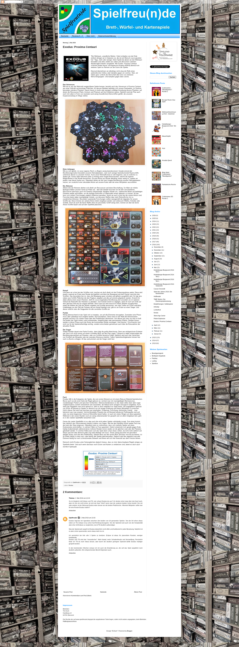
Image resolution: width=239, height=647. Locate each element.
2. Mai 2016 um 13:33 (88, 518)
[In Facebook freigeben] (98, 482)
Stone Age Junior (159, 316)
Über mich (91, 36)
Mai (155, 267)
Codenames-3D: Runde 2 (167, 197)
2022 (154, 227)
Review (71, 485)
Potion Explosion (159, 318)
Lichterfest (157, 310)
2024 (154, 221)
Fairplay (154, 358)
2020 (154, 233)
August (156, 259)
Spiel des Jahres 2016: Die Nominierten (163, 292)
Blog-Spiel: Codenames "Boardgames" (167, 174)
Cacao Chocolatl (159, 289)
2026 (154, 215)
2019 (154, 236)
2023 (154, 224)
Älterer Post (138, 592)
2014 (154, 340)
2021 (154, 230)
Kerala (156, 313)
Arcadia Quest (167, 160)
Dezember (157, 247)
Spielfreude (73, 518)
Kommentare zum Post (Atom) (81, 596)
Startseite (64, 36)
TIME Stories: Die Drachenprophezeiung (162, 300)
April (155, 325)
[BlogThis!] (93, 482)
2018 (154, 239)
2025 (154, 218)
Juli (155, 262)
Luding (154, 361)
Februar (157, 331)
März (156, 328)
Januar (156, 334)
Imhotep (156, 307)
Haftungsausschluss (70, 621)
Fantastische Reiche (169, 184)
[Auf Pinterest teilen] (100, 482)
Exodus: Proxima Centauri (162, 321)
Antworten (72, 510)
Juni (155, 264)
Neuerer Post (67, 592)
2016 (154, 244)
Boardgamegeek (157, 353)
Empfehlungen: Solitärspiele (163, 304)
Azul (163, 148)
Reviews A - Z (77, 36)
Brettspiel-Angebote (158, 356)
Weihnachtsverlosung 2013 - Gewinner (169, 113)
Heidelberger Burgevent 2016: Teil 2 (169, 126)
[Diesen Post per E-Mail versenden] (91, 482)
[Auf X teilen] (96, 482)
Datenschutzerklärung (107, 36)
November (157, 250)
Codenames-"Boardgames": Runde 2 (167, 89)
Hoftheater (157, 296)
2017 (154, 242)
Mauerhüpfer (166, 136)
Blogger (129, 631)
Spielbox (155, 363)
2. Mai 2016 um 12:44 (82, 498)
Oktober (157, 253)
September (158, 256)
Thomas (72, 498)
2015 (154, 337)
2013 (154, 343)
